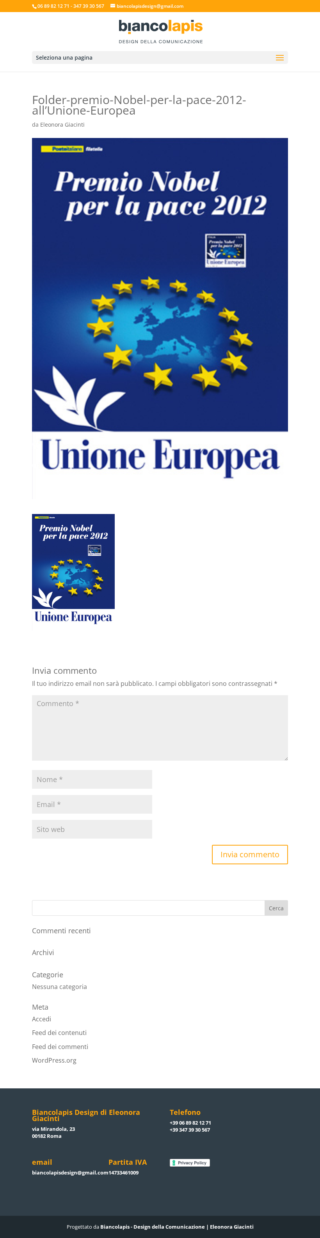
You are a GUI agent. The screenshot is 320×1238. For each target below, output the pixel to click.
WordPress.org (54, 1060)
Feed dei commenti (60, 1046)
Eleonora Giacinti (62, 124)
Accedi (41, 1019)
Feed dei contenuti (59, 1032)
